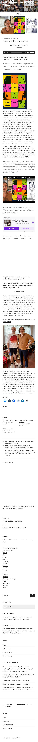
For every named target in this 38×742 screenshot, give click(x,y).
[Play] (5, 52)
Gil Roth (10, 540)
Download (24, 57)
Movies (7, 443)
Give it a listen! (11, 157)
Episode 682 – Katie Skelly (13, 677)
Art (6, 441)
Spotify (12, 59)
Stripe (18, 633)
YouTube (29, 285)
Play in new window (14, 57)
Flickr (4, 581)
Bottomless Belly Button (16, 298)
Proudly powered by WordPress (11, 738)
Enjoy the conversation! (10, 277)
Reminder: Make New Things (20, 680)
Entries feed (6, 649)
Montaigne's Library (9, 579)
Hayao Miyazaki (11, 449)
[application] (19, 52)
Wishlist (5, 585)
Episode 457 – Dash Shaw (10, 420)
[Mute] (28, 52)
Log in (4, 645)
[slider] (32, 52)
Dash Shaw (14, 111)
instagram (29, 393)
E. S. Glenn (6, 680)
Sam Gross (30, 452)
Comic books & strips (17, 441)
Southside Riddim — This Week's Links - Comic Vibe (19, 675)
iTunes (5, 285)
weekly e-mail (13, 617)
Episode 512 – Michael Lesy (21, 684)
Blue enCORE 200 (20, 377)
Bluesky (5, 559)
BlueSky (15, 285)
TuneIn (17, 59)
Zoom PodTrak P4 (16, 380)
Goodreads (6, 583)
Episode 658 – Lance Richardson (23, 690)
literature (29, 441)
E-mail (5, 570)
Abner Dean (9, 445)
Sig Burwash (9, 453)
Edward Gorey (10, 447)
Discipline (30, 298)
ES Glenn (19, 447)
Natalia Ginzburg (17, 450)
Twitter (5, 563)
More (25, 59)
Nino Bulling (29, 450)
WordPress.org (7, 656)
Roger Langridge (11, 452)
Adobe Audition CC (13, 388)
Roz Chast (22, 452)
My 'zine (5, 577)
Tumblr (5, 287)
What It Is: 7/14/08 (8, 428)
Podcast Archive (8, 550)
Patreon (18, 631)
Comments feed (8, 652)
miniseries (28, 137)
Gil (18, 38)
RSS (21, 59)
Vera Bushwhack (21, 453)
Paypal (12, 633)
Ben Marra (18, 445)
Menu (20, 14)
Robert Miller (7, 684)
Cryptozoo (10, 309)
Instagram (22, 285)
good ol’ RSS (14, 287)
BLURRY (5, 115)
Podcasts (14, 443)
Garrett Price (28, 447)
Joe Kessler (21, 449)
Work (4, 587)
